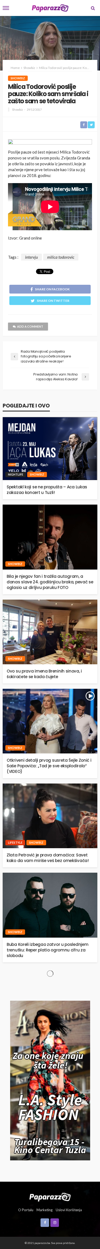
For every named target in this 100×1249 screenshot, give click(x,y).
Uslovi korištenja (69, 1210)
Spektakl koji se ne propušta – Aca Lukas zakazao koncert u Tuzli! (47, 489)
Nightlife (15, 474)
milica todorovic (60, 257)
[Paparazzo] (50, 1196)
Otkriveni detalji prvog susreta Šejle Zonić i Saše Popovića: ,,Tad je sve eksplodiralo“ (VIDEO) (49, 765)
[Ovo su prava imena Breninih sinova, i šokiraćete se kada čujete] (50, 632)
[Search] (92, 8)
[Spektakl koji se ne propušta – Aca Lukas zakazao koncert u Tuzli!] (50, 448)
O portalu (25, 1210)
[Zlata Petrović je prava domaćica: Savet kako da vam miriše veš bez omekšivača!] (50, 816)
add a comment (30, 326)
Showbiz (18, 78)
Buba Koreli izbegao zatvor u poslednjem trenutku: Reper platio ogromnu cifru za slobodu (47, 950)
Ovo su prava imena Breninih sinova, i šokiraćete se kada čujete (44, 673)
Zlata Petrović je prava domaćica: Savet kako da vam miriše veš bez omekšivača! (48, 857)
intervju (31, 257)
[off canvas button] (6, 8)
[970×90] (50, 142)
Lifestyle (15, 842)
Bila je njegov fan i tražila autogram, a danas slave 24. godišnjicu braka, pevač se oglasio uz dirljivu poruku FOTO (50, 582)
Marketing (45, 1210)
